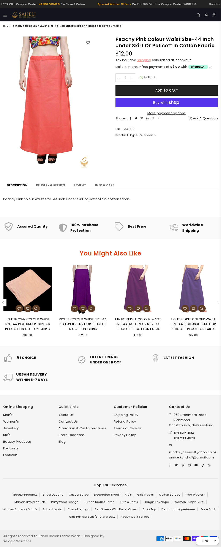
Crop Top (149, 509)
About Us (66, 414)
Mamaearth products (30, 502)
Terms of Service (128, 428)
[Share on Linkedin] (147, 118)
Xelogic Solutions (17, 541)
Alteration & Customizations (82, 428)
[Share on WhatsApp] (153, 118)
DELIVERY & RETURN (50, 185)
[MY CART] (214, 15)
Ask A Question (205, 118)
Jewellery (11, 428)
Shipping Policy (126, 414)
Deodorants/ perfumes (178, 509)
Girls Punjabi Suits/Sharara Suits (92, 517)
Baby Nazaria (52, 509)
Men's (8, 414)
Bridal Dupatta (53, 495)
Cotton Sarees (169, 495)
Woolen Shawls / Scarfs (20, 509)
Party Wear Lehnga (65, 502)
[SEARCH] (198, 15)
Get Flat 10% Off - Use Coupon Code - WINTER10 (141, 4)
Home (6, 26)
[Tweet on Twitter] (136, 118)
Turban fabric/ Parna (99, 502)
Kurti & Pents (129, 502)
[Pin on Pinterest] (142, 118)
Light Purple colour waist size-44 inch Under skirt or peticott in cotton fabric (193, 324)
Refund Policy (125, 421)
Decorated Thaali (107, 495)
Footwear (11, 448)
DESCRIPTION (17, 185)
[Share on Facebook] (130, 118)
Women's (11, 421)
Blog (62, 441)
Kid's (7, 435)
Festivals (10, 455)
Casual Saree (79, 495)
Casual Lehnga (78, 509)
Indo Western (195, 495)
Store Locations (71, 435)
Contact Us (68, 421)
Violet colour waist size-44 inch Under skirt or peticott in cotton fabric (83, 324)
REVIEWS (80, 185)
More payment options (166, 113)
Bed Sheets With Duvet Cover (116, 509)
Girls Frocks (145, 495)
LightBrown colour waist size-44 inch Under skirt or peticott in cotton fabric (27, 324)
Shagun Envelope (156, 502)
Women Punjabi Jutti (189, 502)
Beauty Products (17, 441)
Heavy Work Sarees (135, 517)
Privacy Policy (125, 435)
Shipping (144, 60)
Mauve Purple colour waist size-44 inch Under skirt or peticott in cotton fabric (138, 324)
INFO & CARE (104, 185)
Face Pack (208, 509)
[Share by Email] (158, 118)
